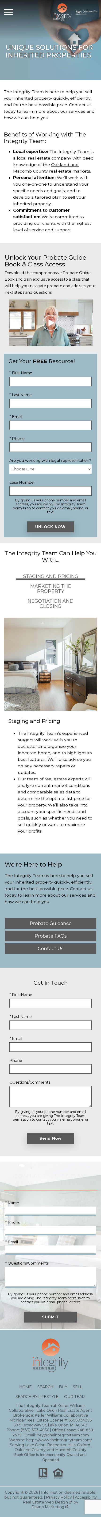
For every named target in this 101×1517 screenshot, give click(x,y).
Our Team (74, 1397)
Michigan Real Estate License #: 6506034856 (50, 1420)
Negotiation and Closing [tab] (50, 603)
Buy (63, 1387)
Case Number (22, 482)
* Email (15, 417)
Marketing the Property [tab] (50, 588)
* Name (12, 1203)
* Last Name (20, 395)
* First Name (20, 373)
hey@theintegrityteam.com (63, 1435)
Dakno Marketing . (50, 1507)
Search (45, 1387)
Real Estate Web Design (46, 1502)
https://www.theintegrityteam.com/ (59, 1440)
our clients (45, 223)
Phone (15, 1060)
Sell (77, 1387)
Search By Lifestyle (37, 1397)
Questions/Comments (29, 1082)
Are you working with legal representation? (50, 460)
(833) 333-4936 (35, 1430)
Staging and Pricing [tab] (50, 576)
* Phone (17, 438)
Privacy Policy (59, 1497)
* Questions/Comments (27, 1263)
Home (25, 1387)
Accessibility (86, 1497)
